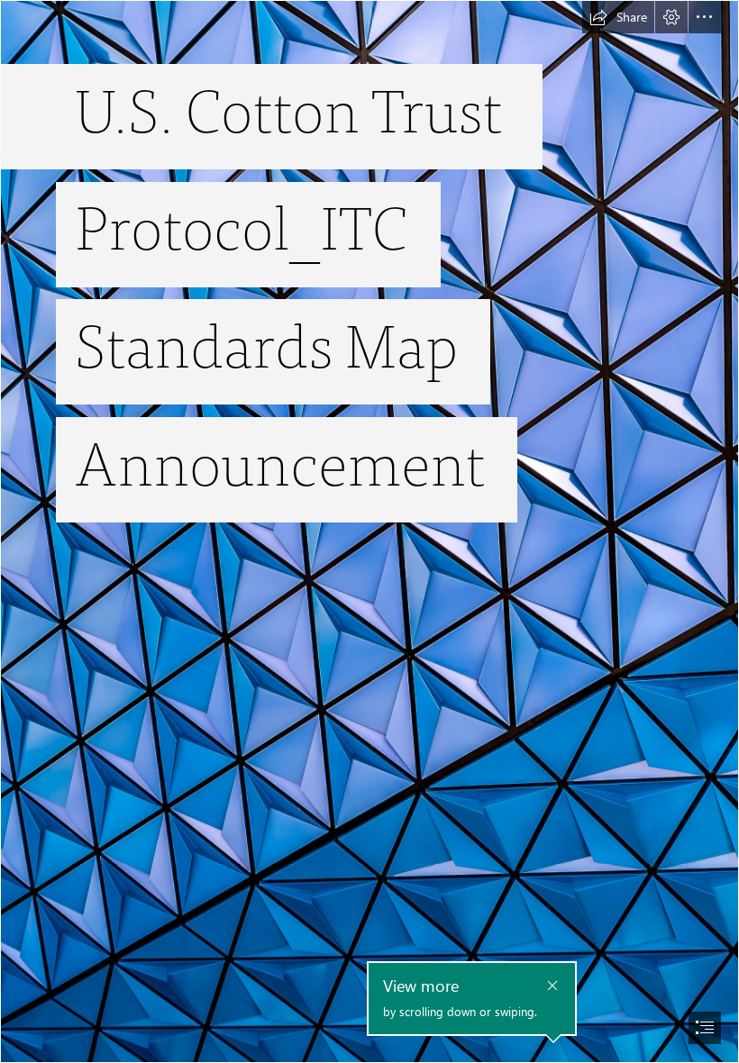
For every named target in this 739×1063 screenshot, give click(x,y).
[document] (369, 531)
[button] (618, 17)
